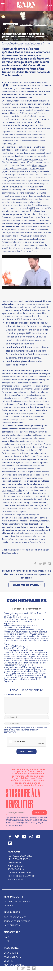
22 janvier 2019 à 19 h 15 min (16, 617)
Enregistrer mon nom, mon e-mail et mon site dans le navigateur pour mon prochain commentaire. (25, 729)
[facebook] (18, 969)
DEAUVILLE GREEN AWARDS (21, 876)
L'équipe (8, 961)
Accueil (4, 43)
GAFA (32, 208)
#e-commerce (26, 24)
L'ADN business (12, 925)
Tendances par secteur (17, 921)
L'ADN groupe (11, 953)
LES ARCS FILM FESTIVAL (20, 872)
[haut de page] (48, 968)
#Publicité (8, 28)
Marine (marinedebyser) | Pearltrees (20, 625)
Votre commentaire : (13, 694)
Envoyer (26, 751)
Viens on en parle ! (26, 584)
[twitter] (23, 969)
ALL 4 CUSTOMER (16, 866)
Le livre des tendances (17, 901)
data (6, 937)
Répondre (8, 623)
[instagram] (31, 838)
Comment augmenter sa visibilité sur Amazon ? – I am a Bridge (26, 614)
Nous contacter (13, 957)
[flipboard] (34, 969)
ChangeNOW (14, 862)
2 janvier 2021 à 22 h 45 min (16, 648)
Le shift (8, 941)
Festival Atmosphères (20, 856)
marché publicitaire (39, 107)
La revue (8, 905)
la (33, 159)
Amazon (15, 101)
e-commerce (14, 159)
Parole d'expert (10, 24)
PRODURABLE (14, 869)
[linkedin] (28, 969)
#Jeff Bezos (41, 24)
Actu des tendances (15, 917)
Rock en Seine (15, 879)
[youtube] (38, 838)
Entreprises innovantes (18, 43)
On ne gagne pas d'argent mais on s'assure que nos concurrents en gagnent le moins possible (24, 168)
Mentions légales (14, 965)
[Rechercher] (49, 5)
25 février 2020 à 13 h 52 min (17, 627)
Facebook (45, 217)
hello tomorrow (18, 859)
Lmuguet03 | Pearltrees (14, 646)
